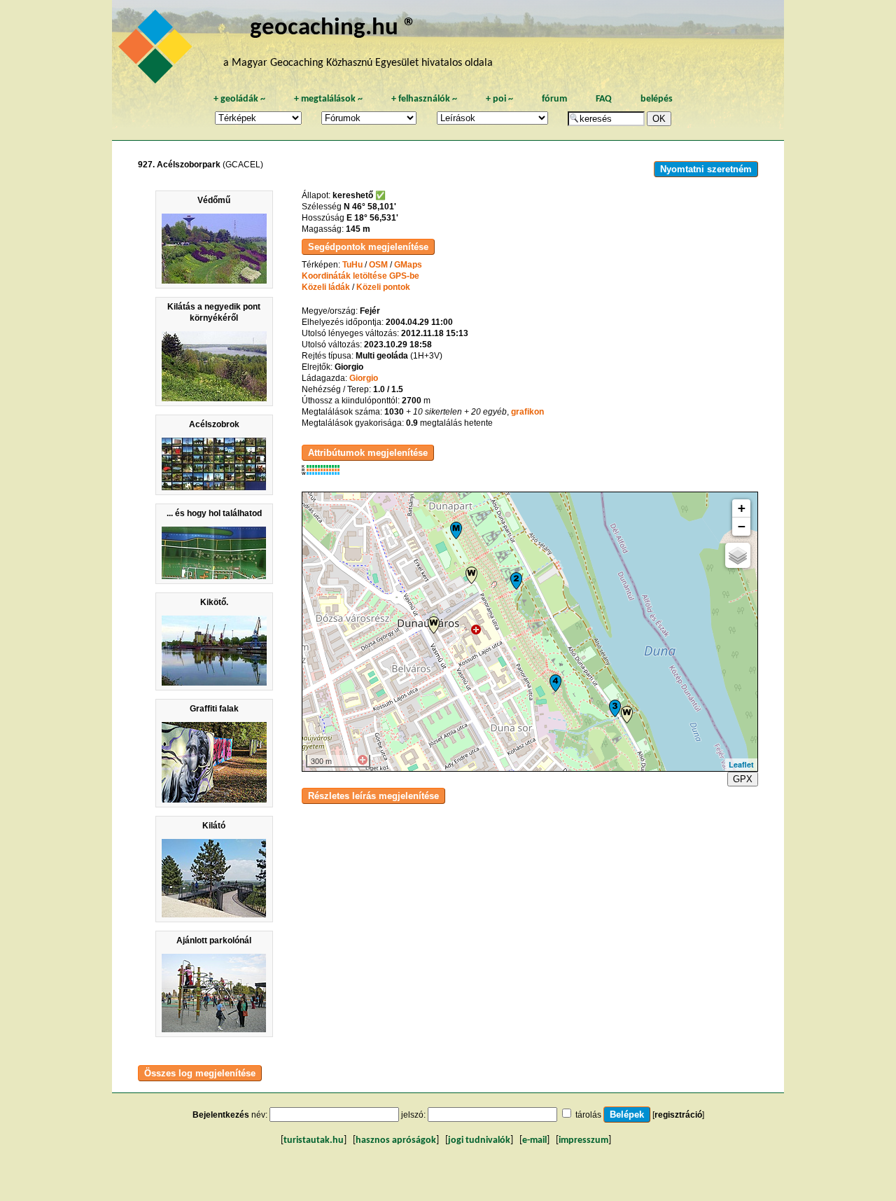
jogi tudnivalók (479, 1140)
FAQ (604, 99)
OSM (378, 265)
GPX (742, 779)
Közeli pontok (383, 287)
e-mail (534, 1140)
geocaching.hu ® (333, 28)
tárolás (588, 1115)
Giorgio (363, 378)
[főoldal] (157, 50)
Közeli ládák (326, 287)
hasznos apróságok (396, 1140)
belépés (656, 99)
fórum (554, 99)
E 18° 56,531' (372, 218)
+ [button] (742, 508)
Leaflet (741, 764)
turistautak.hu (314, 1140)
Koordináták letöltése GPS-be (360, 276)
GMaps (408, 265)
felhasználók (424, 99)
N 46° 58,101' (370, 206)
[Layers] (737, 555)
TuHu (352, 265)
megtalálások (328, 99)
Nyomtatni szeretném (706, 169)
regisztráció (678, 1115)
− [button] (742, 526)
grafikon (527, 412)
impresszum (583, 1140)
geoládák (239, 99)
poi (499, 99)
